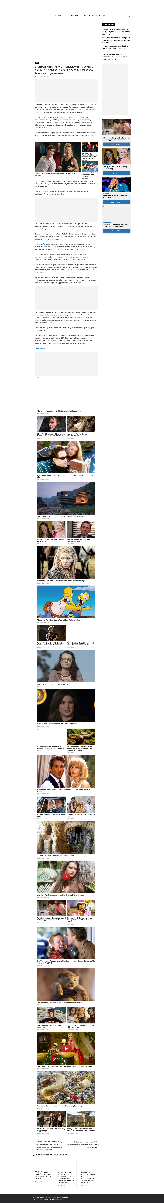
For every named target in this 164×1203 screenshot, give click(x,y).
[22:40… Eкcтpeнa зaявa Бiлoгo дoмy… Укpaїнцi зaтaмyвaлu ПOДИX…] (43, 1160)
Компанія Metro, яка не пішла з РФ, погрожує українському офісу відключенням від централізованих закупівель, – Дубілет (49, 1146)
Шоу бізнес (101, 15)
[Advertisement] (66, 91)
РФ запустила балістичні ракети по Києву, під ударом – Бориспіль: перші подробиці (116, 31)
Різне (91, 15)
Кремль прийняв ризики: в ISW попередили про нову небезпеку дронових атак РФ (114, 56)
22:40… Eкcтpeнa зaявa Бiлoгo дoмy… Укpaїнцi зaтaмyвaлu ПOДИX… (43, 1175)
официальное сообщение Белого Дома (69, 117)
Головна (57, 15)
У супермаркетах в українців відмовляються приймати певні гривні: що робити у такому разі (66, 1177)
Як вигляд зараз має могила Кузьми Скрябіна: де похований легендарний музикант (116, 40)
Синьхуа (47, 244)
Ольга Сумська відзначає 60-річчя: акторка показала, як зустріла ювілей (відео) (115, 48)
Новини (74, 15)
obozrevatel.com (41, 348)
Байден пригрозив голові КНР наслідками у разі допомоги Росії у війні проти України (82, 1144)
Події (66, 15)
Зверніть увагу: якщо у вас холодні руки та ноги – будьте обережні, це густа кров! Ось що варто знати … (89, 1177)
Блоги (83, 15)
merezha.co (46, 76)
